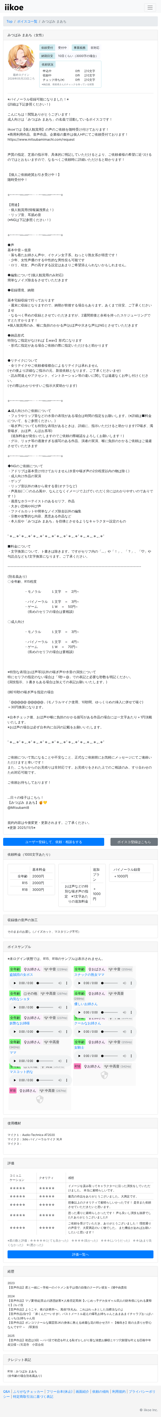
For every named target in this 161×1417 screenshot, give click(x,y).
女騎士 (79, 1047)
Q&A (6, 1391)
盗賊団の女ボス (21, 974)
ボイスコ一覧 (27, 21)
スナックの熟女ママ (89, 974)
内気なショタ (20, 999)
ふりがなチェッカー (28, 1391)
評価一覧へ (80, 1254)
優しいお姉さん (86, 1004)
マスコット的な (21, 1072)
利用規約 (119, 1391)
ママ (13, 1052)
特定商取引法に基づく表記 (33, 1396)
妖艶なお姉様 (20, 1023)
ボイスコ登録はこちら (134, 842)
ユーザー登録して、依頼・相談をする (53, 842)
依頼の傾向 (100, 1391)
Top (9, 21)
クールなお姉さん (87, 1023)
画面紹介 (82, 1391)
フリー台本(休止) (60, 1391)
